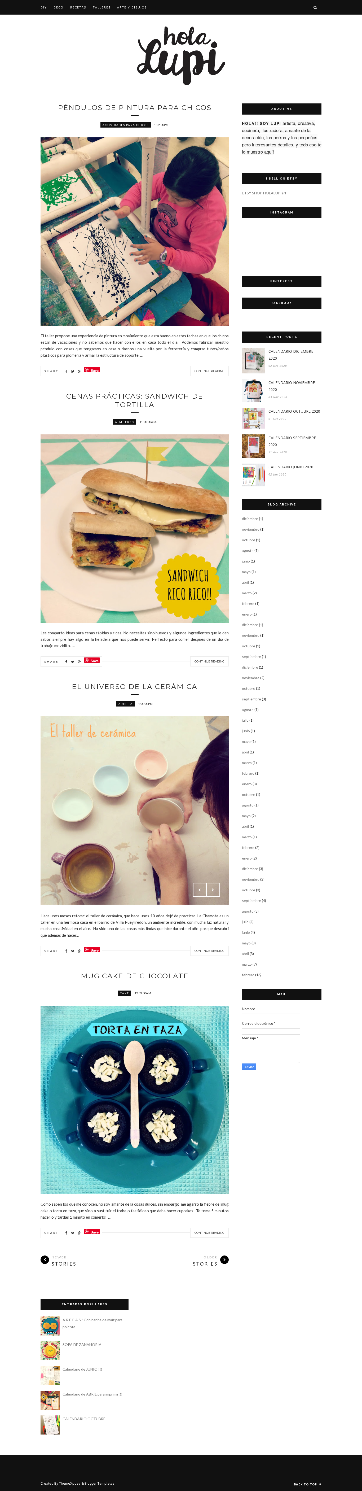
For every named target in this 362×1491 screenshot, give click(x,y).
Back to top (306, 1484)
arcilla (125, 703)
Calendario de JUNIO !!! (82, 1369)
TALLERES (102, 7)
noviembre (250, 529)
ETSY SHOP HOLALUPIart (264, 193)
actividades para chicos (126, 125)
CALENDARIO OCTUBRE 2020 (294, 411)
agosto (248, 550)
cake (124, 993)
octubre (248, 540)
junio (246, 561)
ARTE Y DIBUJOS (132, 7)
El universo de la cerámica (134, 686)
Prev (200, 890)
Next (213, 890)
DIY (44, 7)
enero (247, 614)
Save (95, 370)
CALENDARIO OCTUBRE (84, 1418)
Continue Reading (209, 371)
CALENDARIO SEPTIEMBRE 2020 (292, 441)
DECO (59, 7)
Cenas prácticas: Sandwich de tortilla (134, 400)
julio (245, 720)
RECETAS (78, 7)
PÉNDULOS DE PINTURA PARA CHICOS (134, 107)
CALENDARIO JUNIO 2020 (290, 466)
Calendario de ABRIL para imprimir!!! (92, 1394)
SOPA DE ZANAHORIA (82, 1344)
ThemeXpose (70, 1483)
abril (245, 582)
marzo (247, 593)
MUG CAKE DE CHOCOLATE (135, 976)
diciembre (250, 518)
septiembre (251, 656)
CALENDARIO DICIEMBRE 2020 (290, 355)
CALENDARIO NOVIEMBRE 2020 (291, 386)
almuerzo (124, 422)
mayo (246, 571)
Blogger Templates (99, 1483)
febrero (248, 603)
